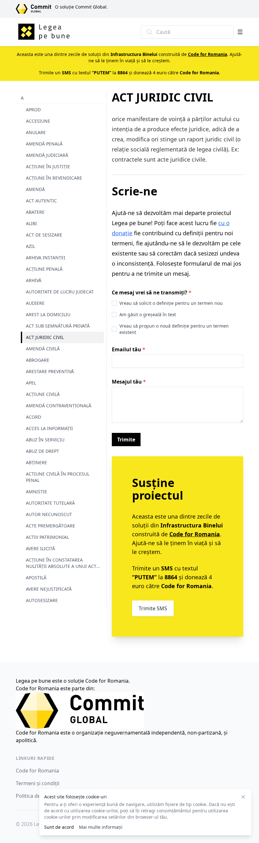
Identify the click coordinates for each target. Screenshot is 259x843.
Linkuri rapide (35, 758)
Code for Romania (37, 770)
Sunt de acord (59, 827)
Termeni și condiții (37, 783)
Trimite (126, 439)
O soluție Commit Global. (81, 7)
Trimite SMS (153, 608)
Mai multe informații (101, 827)
